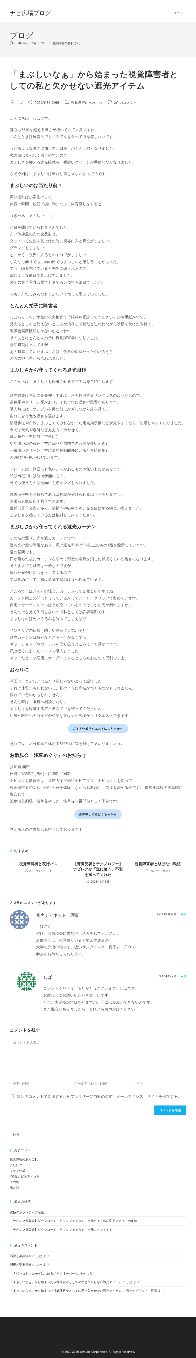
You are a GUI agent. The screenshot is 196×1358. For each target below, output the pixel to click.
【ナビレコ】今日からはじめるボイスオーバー (42, 1273)
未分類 (14, 1187)
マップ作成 (17, 1170)
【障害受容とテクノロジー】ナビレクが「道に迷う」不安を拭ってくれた (98, 869)
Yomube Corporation (93, 1352)
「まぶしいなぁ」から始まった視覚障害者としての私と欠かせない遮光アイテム (66, 1282)
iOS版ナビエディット (24, 1176)
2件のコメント (125, 102)
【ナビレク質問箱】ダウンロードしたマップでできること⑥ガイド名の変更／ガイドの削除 (73, 1221)
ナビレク (16, 1165)
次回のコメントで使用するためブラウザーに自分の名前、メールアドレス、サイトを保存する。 (99, 1096)
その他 (14, 1182)
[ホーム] (11, 43)
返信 (183, 914)
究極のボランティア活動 (27, 1212)
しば (19, 102)
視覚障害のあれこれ (66, 43)
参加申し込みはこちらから (98, 814)
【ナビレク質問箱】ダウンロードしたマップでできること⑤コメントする (61, 1229)
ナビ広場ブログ (30, 13)
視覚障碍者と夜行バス (38, 863)
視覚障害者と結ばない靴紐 (158, 863)
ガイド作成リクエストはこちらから (98, 728)
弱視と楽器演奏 (21, 1256)
